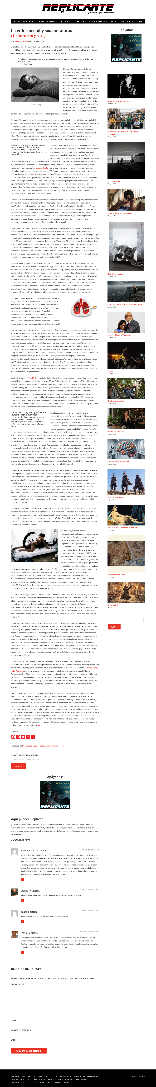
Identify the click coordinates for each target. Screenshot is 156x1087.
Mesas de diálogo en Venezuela (118, 335)
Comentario (17, 985)
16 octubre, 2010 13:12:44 (90, 932)
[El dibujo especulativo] (126, 247)
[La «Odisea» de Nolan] (126, 482)
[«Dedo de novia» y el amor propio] (126, 200)
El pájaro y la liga (113, 605)
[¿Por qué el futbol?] (126, 161)
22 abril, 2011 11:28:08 (92, 889)
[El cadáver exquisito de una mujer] (126, 87)
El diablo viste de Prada (115, 432)
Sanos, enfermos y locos (54, 746)
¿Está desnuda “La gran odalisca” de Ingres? (122, 528)
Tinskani (110, 371)
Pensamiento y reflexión (102, 21)
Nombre (15, 1020)
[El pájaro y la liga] (126, 593)
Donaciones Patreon (58, 1082)
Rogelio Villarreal (30, 890)
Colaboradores (18, 1082)
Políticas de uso (37, 1082)
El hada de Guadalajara (115, 401)
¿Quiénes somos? (64, 1079)
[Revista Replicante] (78, 9)
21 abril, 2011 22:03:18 (92, 911)
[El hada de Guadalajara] (126, 389)
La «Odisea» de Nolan (115, 497)
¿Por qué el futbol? (114, 181)
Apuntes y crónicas (23, 21)
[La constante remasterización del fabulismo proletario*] (126, 119)
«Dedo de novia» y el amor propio (119, 213)
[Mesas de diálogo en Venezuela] (126, 323)
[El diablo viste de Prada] (126, 419)
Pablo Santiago (29, 932)
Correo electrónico (21, 1030)
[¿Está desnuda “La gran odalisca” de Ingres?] (126, 515)
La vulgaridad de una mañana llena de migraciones (125, 304)
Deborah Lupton (42, 168)
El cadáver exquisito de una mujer (119, 101)
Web (13, 1040)
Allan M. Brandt (34, 378)
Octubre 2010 (38, 746)
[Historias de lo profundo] (126, 554)
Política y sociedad (131, 21)
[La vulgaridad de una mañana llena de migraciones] (126, 292)
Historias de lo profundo (116, 575)
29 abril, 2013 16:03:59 (92, 849)
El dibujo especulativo (115, 274)
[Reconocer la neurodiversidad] (126, 449)
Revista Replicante (138, 1076)
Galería (64, 21)
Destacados (27, 746)
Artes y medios (47, 21)
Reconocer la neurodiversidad (118, 462)
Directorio (80, 1079)
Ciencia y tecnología (21, 1079)
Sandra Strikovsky (21, 41)
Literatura (78, 21)
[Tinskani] (126, 356)
